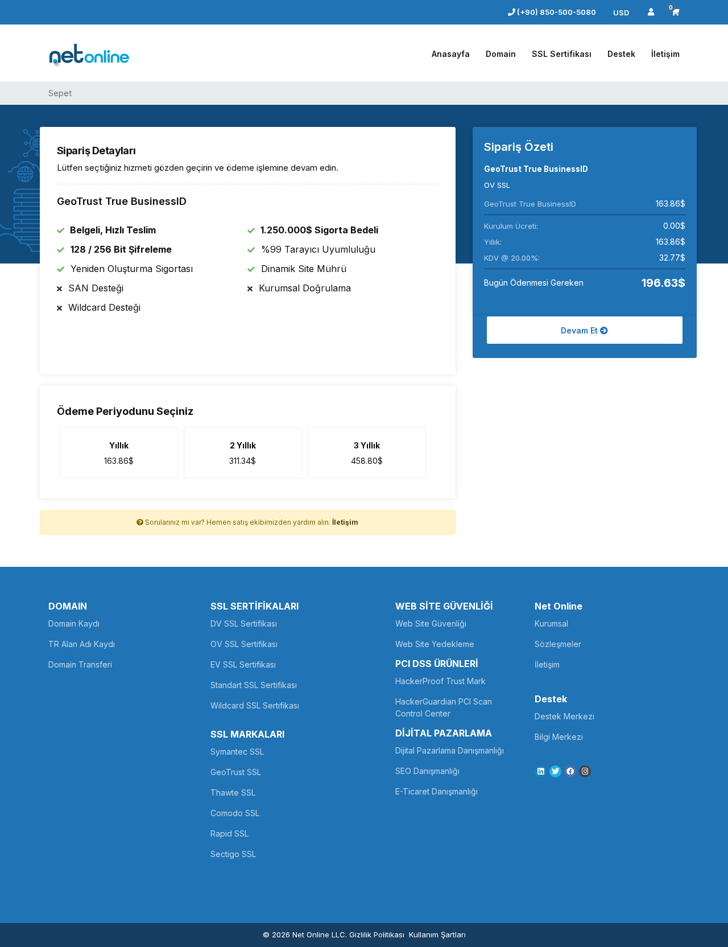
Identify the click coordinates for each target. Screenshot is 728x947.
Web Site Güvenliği (430, 623)
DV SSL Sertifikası (243, 623)
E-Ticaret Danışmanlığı (436, 791)
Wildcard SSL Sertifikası (254, 705)
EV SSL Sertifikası (243, 664)
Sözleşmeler (558, 644)
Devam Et (580, 330)
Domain (501, 54)
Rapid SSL (229, 833)
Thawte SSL (232, 792)
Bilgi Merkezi (559, 737)
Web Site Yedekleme (434, 644)
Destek (621, 54)
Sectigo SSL (233, 854)
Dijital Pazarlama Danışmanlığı (449, 750)
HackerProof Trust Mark (440, 681)
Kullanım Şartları (437, 934)
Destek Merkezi (564, 716)
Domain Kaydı (74, 623)
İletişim (665, 54)
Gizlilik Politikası (376, 934)
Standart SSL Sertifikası (253, 685)
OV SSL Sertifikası (244, 644)
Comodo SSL (234, 813)
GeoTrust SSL (235, 772)
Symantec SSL (237, 751)
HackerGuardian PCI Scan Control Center (443, 707)
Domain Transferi (80, 664)
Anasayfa (451, 54)
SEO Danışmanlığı (427, 771)
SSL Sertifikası (562, 54)
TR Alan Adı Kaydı (81, 644)
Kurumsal (551, 623)
